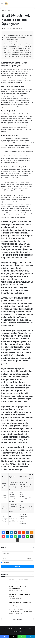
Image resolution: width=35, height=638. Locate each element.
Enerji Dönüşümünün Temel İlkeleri (15, 37)
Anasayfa (5, 10)
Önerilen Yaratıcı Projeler (13, 42)
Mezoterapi (6, 628)
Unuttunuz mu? (28, 558)
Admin (11, 581)
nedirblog (19, 631)
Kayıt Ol (17, 566)
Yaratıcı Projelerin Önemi (13, 39)
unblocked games (21, 628)
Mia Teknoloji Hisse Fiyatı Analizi (18, 579)
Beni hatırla (5, 562)
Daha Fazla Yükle (17, 619)
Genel (10, 10)
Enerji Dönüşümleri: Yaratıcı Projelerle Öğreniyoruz (18, 35)
